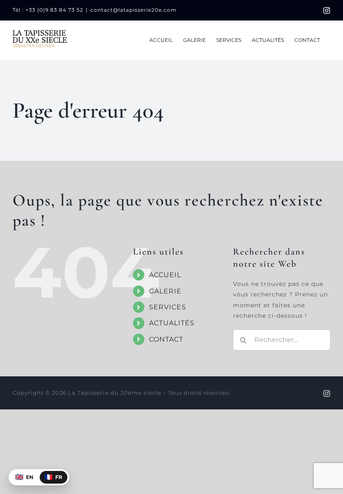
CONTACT (166, 339)
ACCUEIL (165, 275)
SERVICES (167, 307)
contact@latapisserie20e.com (133, 10)
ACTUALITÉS (172, 323)
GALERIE (165, 291)
